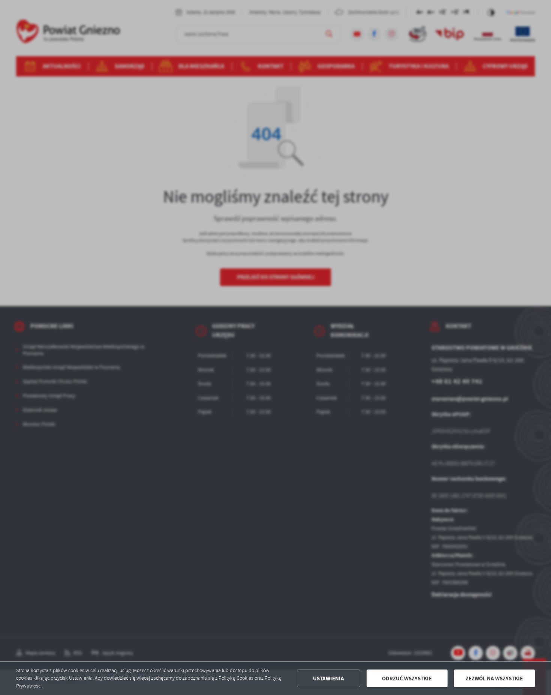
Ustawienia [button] (328, 678)
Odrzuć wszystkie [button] (407, 678)
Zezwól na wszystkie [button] (494, 678)
